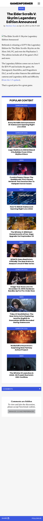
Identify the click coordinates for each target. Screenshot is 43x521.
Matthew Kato (11, 26)
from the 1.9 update (10, 80)
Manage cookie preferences (21, 411)
